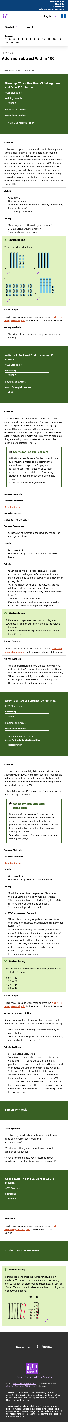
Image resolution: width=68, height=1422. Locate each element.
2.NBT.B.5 (12, 103)
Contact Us (58, 6)
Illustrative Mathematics (24, 1383)
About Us (59, 4)
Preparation (12, 70)
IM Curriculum (57, 1)
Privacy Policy (21, 1377)
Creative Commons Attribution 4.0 (22, 1386)
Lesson (29, 70)
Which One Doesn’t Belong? (21, 122)
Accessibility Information (41, 1377)
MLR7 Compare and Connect (21, 736)
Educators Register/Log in (51, 9)
